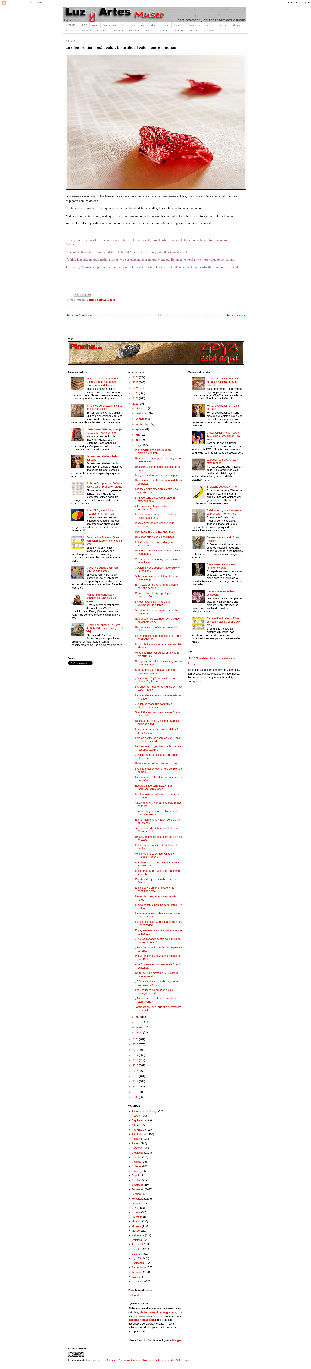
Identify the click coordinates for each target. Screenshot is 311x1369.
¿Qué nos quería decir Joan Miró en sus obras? (102, 569)
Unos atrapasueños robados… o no (156, 763)
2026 (135, 377)
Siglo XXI (209, 30)
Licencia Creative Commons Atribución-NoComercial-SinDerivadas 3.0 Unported (144, 1360)
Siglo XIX (180, 30)
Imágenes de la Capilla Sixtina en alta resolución (104, 407)
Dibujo (166, 25)
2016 (135, 1060)
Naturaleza (71, 30)
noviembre (142, 413)
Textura (136, 1276)
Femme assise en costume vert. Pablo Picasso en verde (158, 739)
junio (139, 439)
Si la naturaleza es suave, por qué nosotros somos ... (155, 671)
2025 (135, 382)
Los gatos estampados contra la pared (157, 475)
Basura (136, 1143)
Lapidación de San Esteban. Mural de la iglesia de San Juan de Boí (223, 382)
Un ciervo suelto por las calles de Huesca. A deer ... (154, 855)
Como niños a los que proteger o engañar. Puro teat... (154, 595)
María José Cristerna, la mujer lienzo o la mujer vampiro (104, 431)
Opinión (136, 1239)
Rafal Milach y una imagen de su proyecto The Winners (224, 512)
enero (139, 1032)
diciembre (142, 408)
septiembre (143, 424)
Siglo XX (194, 30)
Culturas (153, 25)
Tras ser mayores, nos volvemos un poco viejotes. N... (156, 813)
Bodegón (137, 1147)
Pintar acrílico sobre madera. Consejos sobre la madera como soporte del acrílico (103, 382)
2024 (135, 387)
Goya (135, 1207)
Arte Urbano (137, 25)
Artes (123, 25)
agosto (140, 429)
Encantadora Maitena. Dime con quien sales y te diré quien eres (104, 540)
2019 (135, 1044)
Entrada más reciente (79, 315)
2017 (135, 1055)
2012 (135, 1081)
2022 (135, 398)
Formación (134, 30)
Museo (236, 25)
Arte (134, 1125)
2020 (135, 1039)
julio (138, 434)
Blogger (176, 1340)
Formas (101, 299)
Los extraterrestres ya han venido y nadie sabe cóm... (156, 516)
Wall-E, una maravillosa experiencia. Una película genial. (101, 598)
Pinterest (133, 1295)
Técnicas (118, 30)
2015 (135, 1065)
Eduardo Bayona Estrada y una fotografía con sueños (153, 787)
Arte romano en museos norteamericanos (221, 566)
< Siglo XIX (164, 30)
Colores (91, 299)
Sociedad (86, 30)
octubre (140, 418)
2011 (135, 1086)
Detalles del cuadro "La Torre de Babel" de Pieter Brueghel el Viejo (104, 628)
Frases (136, 1203)
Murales (136, 1226)
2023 (135, 393)
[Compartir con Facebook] (86, 295)
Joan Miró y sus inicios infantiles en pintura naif (100, 512)
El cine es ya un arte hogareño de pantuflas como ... (154, 889)
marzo (140, 1022)
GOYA (83, 25)
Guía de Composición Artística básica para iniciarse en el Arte (104, 485)
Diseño (136, 1180)
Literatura (209, 25)
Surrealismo (102, 30)
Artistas (149, 30)
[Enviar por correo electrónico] (76, 295)
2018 (135, 1049)
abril (138, 1016)
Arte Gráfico (139, 1129)
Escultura (179, 25)
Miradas (223, 25)
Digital (135, 1175)
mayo (139, 445)
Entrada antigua (235, 315)
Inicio (159, 315)
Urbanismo (138, 1281)
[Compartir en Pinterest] (89, 295)
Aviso (95, 25)
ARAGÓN (70, 25)
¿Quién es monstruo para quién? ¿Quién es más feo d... (154, 705)
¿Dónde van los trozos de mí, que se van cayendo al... (156, 983)
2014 (135, 1070)
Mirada (111, 299)
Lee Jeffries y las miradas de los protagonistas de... (154, 991)
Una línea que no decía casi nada (154, 536)
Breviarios (137, 1152)
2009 (135, 1097)
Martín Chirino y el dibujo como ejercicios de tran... (153, 451)
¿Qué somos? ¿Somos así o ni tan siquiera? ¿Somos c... (155, 680)
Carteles (136, 1157)
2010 (135, 1091)
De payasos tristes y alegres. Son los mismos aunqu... (157, 722)
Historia (136, 1212)
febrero (140, 1027)
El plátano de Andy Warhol (222, 486)
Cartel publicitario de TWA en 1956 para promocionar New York (223, 436)
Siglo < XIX (138, 1244)
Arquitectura (109, 25)
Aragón (136, 1115)
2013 (135, 1076)
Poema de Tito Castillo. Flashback (155, 531)
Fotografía (194, 25)
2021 (135, 403)
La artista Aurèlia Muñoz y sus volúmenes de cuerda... (152, 603)
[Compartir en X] (82, 295)
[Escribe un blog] (79, 295)
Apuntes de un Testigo (144, 1111)
